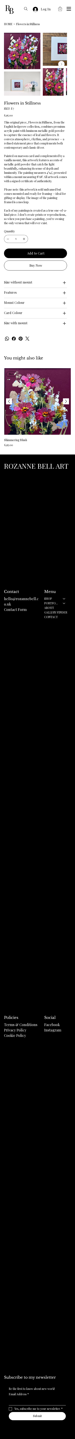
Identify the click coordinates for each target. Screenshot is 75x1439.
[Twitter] (27, 339)
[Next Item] (61, 64)
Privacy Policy (15, 1030)
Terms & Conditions (20, 1024)
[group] (37, 407)
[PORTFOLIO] (64, 603)
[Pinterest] (21, 339)
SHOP (48, 599)
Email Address (19, 1394)
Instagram (52, 1030)
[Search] (26, 9)
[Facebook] (14, 339)
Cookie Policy (15, 1035)
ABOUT (49, 608)
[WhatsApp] (7, 339)
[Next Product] (66, 401)
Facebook (52, 1024)
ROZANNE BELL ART (36, 465)
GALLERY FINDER (55, 612)
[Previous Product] (9, 401)
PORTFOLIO (51, 603)
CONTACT (51, 617)
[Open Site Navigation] (69, 9)
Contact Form (15, 609)
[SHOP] (64, 598)
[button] (60, 9)
